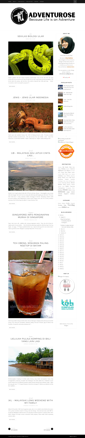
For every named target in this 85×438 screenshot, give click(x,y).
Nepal (73, 177)
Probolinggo (60, 181)
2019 (61, 246)
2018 (61, 248)
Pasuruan (73, 179)
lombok (73, 192)
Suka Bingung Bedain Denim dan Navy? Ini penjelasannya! (69, 87)
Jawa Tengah (61, 172)
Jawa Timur (68, 172)
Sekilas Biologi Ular (31, 36)
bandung (60, 190)
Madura (68, 175)
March (62, 231)
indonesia (61, 192)
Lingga (64, 175)
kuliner (64, 207)
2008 (61, 268)
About (14, 1)
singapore (30, 212)
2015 (61, 254)
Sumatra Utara (61, 186)
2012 (61, 260)
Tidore (73, 188)
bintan (70, 190)
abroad (31, 150)
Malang (59, 177)
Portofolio (21, 1)
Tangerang (72, 186)
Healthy (68, 203)
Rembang (71, 181)
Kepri (66, 174)
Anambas (60, 167)
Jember (73, 172)
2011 (60, 262)
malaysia (60, 193)
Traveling (71, 205)
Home (9, 1)
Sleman (73, 182)
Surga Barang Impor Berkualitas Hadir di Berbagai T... (66, 220)
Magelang (73, 175)
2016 (61, 252)
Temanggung (68, 188)
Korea (70, 174)
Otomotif (73, 203)
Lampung (60, 175)
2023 (61, 239)
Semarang (64, 182)
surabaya (72, 193)
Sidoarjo (68, 182)
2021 (61, 243)
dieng (73, 190)
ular (31, 34)
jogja (68, 192)
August (62, 217)
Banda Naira (68, 167)
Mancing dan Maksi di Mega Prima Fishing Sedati (69, 115)
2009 (61, 266)
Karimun (59, 174)
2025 (61, 235)
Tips (65, 205)
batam (30, 240)
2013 (61, 258)
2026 (61, 215)
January (62, 233)
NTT (70, 177)
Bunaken (67, 168)
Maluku (63, 177)
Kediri (63, 174)
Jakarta (68, 170)
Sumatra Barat (62, 184)
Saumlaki (59, 182)
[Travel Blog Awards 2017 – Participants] (66, 140)
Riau (74, 181)
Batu (74, 167)
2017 (61, 250)
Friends (42, 1)
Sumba (67, 186)
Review (36, 1)
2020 (61, 244)
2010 (61, 264)
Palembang (60, 179)
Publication (29, 1)
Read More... (12, 86)
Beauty (59, 203)
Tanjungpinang (61, 188)
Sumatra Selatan (71, 184)
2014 (61, 256)
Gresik (64, 170)
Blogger (66, 325)
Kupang (73, 174)
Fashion (63, 203)
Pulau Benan (65, 181)
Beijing (59, 168)
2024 (61, 237)
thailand (60, 195)
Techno (60, 205)
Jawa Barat (72, 170)
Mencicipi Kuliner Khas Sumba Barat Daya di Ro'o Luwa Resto (69, 121)
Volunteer (60, 207)
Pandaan (67, 179)
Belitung (63, 168)
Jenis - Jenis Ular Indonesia (31, 97)
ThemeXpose (18, 436)
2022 (61, 241)
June (62, 229)
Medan (67, 177)
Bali (63, 167)
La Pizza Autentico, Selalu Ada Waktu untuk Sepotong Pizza (69, 128)
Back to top (73, 436)
